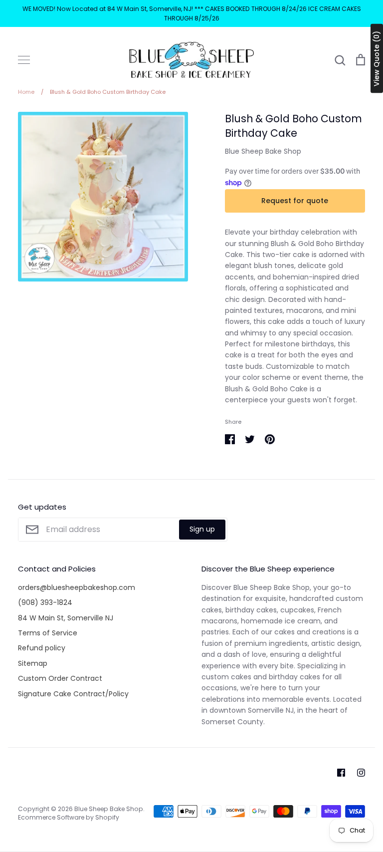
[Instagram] (361, 773)
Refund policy (41, 648)
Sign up (202, 529)
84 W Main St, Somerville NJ (65, 618)
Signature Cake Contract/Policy (73, 694)
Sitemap (32, 663)
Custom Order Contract (60, 678)
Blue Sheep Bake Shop (263, 151)
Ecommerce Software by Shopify (68, 817)
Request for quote (294, 201)
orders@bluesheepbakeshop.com (76, 587)
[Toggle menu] (24, 59)
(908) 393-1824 (45, 602)
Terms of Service (47, 633)
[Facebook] (341, 773)
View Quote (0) (377, 58)
